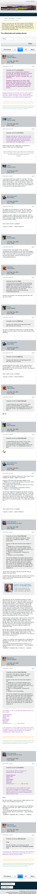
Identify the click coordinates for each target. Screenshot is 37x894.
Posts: (9, 62)
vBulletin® (27, 891)
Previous (7, 49)
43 (20, 49)
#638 (33, 353)
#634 (33, 206)
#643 (33, 668)
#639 (33, 397)
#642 (33, 532)
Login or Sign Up (30, 1)
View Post (24, 70)
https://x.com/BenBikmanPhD (22, 585)
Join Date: (10, 61)
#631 (33, 66)
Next (32, 49)
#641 (33, 473)
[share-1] (34, 62)
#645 (33, 835)
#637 (33, 317)
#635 (33, 247)
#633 (33, 176)
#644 (33, 763)
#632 (33, 129)
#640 (33, 434)
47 (26, 49)
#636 (33, 277)
